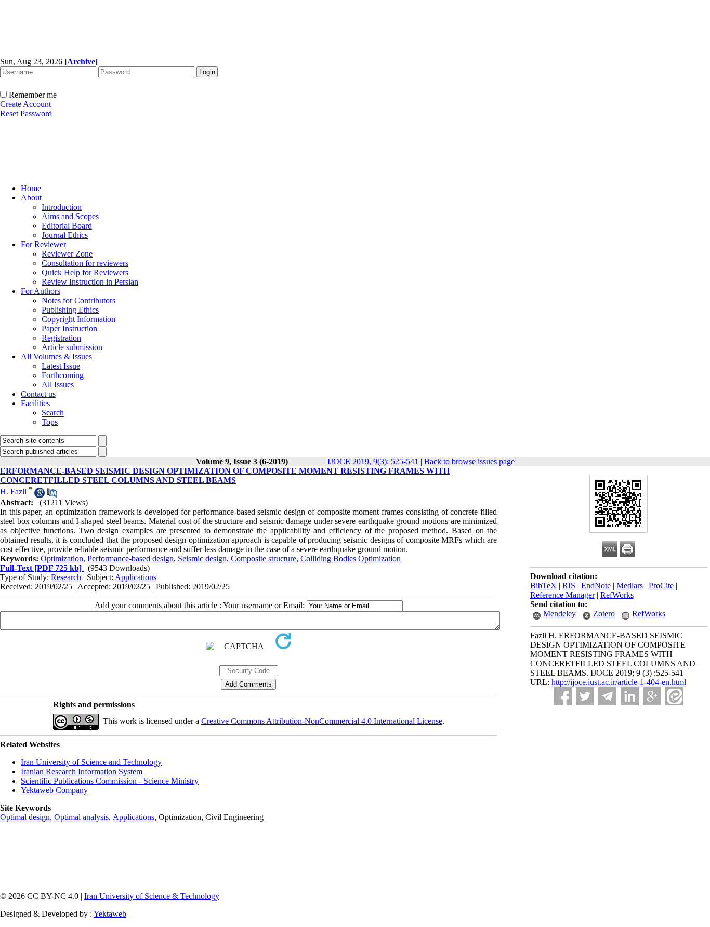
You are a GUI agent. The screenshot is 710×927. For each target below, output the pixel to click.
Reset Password (26, 113)
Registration (61, 337)
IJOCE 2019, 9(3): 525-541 (372, 461)
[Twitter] (585, 696)
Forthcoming (63, 375)
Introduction (62, 207)
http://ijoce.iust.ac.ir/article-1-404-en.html (618, 682)
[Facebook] (563, 696)
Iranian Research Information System (81, 771)
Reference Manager (562, 594)
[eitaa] (674, 696)
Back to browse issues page (469, 461)
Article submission (72, 347)
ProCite (661, 585)
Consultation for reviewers (85, 263)
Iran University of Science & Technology (151, 896)
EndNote (596, 585)
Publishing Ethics (70, 309)
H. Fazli (13, 491)
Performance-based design (130, 558)
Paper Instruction (69, 328)
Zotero (604, 613)
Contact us (38, 393)
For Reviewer (43, 244)
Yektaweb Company (54, 790)
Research (66, 577)
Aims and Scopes (70, 216)
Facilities (35, 403)
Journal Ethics (65, 235)
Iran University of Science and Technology (91, 762)
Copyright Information (78, 319)
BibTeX (543, 585)
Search (53, 412)
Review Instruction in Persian (90, 281)
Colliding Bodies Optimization (350, 558)
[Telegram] (607, 696)
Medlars (629, 585)
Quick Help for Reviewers (85, 272)
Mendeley (559, 613)
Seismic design (202, 558)
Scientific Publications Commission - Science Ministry (110, 780)
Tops (50, 422)
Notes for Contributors (78, 300)
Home (31, 188)
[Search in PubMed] (52, 495)
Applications (135, 577)
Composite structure (263, 558)
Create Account (25, 104)
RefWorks (617, 594)
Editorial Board (67, 225)
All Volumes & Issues (56, 356)
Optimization (62, 558)
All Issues (58, 384)
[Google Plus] (652, 696)
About (31, 197)
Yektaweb (110, 913)
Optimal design (25, 817)
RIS (568, 585)
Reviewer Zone (67, 253)
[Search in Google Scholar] (39, 495)
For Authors (40, 291)
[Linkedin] (630, 696)
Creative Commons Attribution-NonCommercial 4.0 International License (321, 721)
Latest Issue (61, 365)
